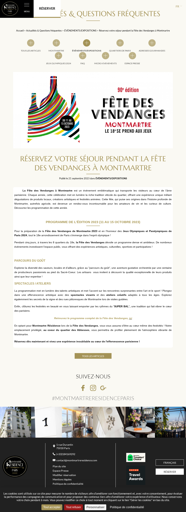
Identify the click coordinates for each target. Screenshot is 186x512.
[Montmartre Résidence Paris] (15, 476)
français (169, 462)
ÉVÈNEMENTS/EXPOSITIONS (80, 30)
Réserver (170, 471)
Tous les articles (93, 356)
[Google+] (103, 388)
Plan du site (59, 466)
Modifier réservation (64, 475)
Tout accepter (51, 507)
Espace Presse (60, 470)
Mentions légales (62, 479)
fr (177, 6)
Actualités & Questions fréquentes (44, 30)
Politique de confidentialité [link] (127, 507)
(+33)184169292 (65, 454)
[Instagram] (93, 388)
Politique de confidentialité (68, 483)
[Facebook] (83, 388)
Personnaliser (95, 507)
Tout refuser (73, 507)
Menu (27, 11)
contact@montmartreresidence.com (76, 460)
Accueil (20, 30)
